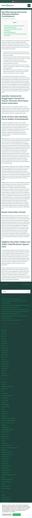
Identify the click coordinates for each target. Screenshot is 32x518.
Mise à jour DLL (5, 438)
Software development (7, 465)
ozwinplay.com (5, 443)
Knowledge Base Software (7, 429)
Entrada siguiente (26, 284)
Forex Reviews (5, 413)
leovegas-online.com (6, 431)
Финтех (3, 483)
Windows (4, 477)
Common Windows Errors (7, 395)
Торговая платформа (7, 481)
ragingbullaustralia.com (7, 454)
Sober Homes (5, 463)
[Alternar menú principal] (29, 5)
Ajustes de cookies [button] (7, 514)
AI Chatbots (4, 382)
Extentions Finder (5, 406)
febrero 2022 (5, 343)
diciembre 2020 (5, 361)
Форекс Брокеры (6, 486)
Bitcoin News (4, 388)
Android (3, 384)
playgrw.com (4, 449)
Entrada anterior (5, 284)
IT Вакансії (4, 425)
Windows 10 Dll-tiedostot (7, 479)
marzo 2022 (4, 341)
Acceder (3, 495)
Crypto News (4, 397)
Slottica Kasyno (5, 461)
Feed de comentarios (6, 499)
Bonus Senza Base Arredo (10, 32)
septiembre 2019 (5, 375)
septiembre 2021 (5, 354)
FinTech (3, 409)
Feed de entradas (5, 497)
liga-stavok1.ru (5, 434)
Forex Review (4, 411)
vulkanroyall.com (5, 472)
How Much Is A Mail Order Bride (8, 420)
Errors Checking (5, 404)
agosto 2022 (4, 330)
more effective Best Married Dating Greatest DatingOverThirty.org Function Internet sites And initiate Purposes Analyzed (14, 301)
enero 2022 (4, 345)
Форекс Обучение (6, 488)
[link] (13, 1)
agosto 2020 (4, 368)
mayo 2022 (4, 336)
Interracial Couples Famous (8, 422)
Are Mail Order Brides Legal (8, 386)
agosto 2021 (4, 357)
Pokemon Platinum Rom (7, 452)
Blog (3, 391)
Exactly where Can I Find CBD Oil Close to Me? (12, 320)
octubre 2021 (5, 352)
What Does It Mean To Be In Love (9, 474)
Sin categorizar (5, 18)
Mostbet (3, 440)
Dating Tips (4, 402)
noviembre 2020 (5, 364)
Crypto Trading (5, 400)
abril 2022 (4, 339)
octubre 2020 (5, 366)
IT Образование (5, 427)
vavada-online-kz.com (6, 470)
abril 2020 (4, 373)
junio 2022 (4, 334)
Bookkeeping (4, 393)
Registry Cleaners (5, 456)
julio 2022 (4, 332)
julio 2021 (4, 359)
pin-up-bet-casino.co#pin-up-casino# (10, 447)
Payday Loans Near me (7, 445)
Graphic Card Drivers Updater (8, 418)
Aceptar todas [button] (17, 514)
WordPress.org (5, 501)
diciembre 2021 (5, 348)
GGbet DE (4, 416)
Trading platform (5, 468)
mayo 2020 (4, 370)
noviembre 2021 (5, 350)
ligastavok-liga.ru (5, 436)
